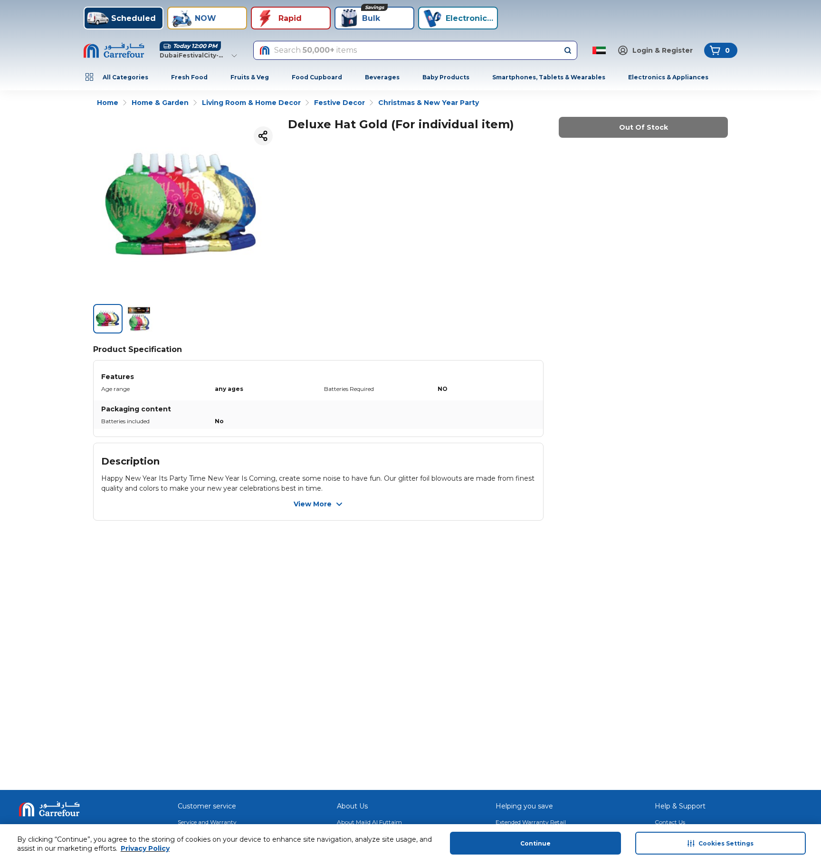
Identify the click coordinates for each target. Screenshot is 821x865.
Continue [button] (535, 843)
